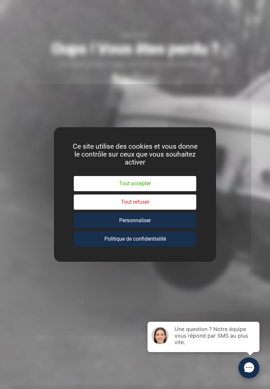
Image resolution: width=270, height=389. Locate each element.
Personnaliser (135, 220)
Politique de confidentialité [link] (135, 239)
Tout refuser (135, 202)
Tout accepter (135, 183)
